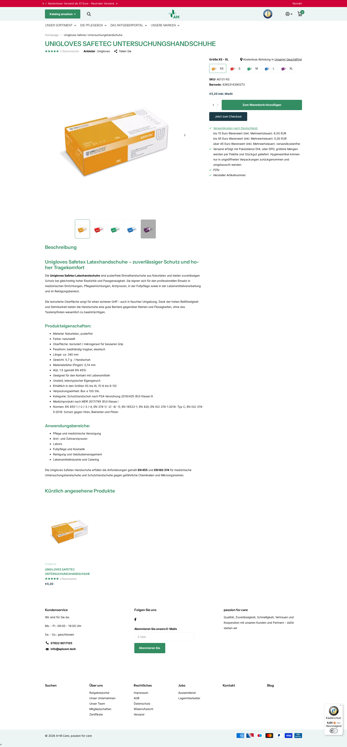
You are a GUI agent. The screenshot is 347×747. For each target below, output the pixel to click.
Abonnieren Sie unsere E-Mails (155, 629)
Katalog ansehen (61, 14)
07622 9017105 (61, 643)
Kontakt (297, 3)
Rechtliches (143, 685)
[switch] (334, 730)
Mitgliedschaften (100, 709)
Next (80, 3)
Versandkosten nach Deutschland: (235, 128)
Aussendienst (187, 692)
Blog (270, 685)
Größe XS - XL (255, 59)
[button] (43, 3)
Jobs (181, 685)
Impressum (141, 692)
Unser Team (97, 703)
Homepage (52, 35)
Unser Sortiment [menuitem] (58, 25)
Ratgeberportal (99, 692)
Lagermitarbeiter (189, 698)
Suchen (51, 685)
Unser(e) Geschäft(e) (288, 59)
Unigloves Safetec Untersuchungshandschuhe (67, 571)
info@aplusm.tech (63, 649)
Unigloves (103, 51)
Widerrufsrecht (143, 709)
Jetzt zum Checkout (228, 116)
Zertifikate (96, 714)
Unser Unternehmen (102, 698)
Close (89, 13)
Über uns (96, 685)
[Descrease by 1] (218, 108)
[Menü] (340, 706)
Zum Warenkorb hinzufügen (262, 105)
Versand (139, 714)
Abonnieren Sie (150, 648)
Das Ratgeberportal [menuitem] (126, 25)
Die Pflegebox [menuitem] (91, 25)
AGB (136, 698)
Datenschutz (142, 703)
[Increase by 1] (218, 101)
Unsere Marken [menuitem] (163, 25)
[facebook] (135, 619)
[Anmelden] (289, 13)
